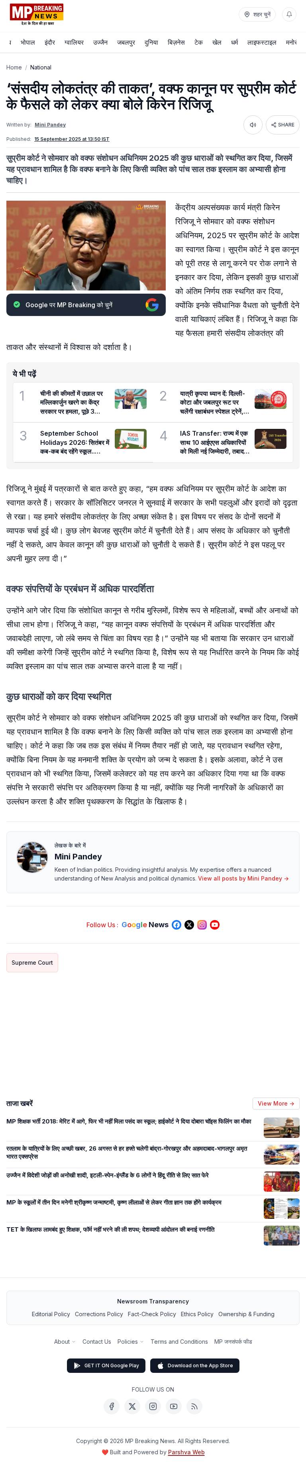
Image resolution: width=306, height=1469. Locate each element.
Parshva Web (186, 1452)
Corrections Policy (99, 1314)
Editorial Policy (51, 1314)
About (62, 1341)
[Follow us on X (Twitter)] (189, 925)
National (40, 67)
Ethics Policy (197, 1314)
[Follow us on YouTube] (215, 925)
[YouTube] (174, 1406)
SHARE (286, 125)
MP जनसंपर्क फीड (233, 1341)
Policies (128, 1341)
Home (14, 67)
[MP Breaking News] (37, 14)
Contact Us (96, 1341)
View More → (276, 1103)
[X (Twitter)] (132, 1406)
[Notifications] (289, 14)
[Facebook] (112, 1406)
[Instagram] (153, 1406)
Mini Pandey (50, 125)
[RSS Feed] (194, 1406)
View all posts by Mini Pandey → (243, 878)
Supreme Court (32, 962)
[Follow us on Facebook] (176, 925)
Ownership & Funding (246, 1314)
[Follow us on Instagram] (202, 925)
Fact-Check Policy (152, 1314)
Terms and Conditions (179, 1341)
